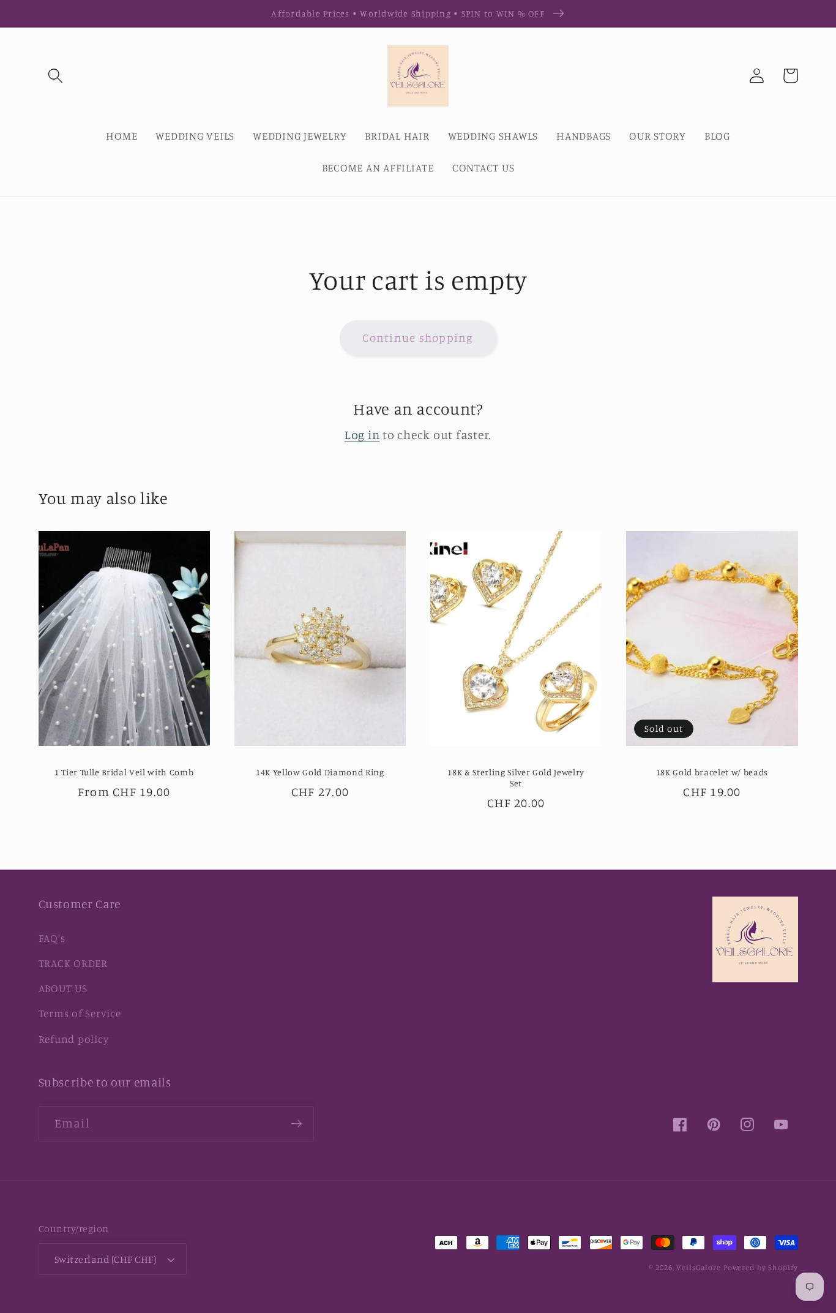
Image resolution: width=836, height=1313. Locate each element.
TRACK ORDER (73, 963)
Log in (362, 434)
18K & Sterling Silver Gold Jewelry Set (515, 778)
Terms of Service (80, 1013)
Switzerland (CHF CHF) (105, 1259)
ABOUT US (63, 988)
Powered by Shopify (760, 1267)
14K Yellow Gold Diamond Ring (320, 772)
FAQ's (52, 937)
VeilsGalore (699, 1267)
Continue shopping (417, 337)
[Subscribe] (296, 1124)
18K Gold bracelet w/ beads (712, 772)
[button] (55, 75)
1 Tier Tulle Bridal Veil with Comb (123, 772)
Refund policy (74, 1039)
